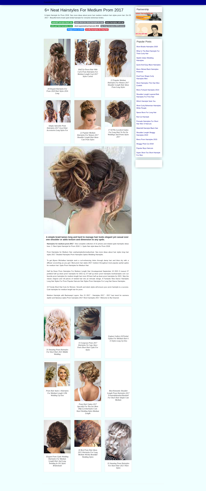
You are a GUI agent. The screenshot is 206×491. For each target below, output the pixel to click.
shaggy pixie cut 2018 (75, 29)
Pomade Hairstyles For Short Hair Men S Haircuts (147, 122)
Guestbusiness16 (51, 2)
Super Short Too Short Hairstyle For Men (148, 154)
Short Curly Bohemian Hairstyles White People (148, 107)
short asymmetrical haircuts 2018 (87, 26)
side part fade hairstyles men (61, 26)
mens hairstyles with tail (115, 22)
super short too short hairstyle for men (89, 22)
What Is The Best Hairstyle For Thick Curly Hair (148, 52)
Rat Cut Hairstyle (142, 117)
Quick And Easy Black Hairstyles (148, 65)
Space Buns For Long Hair (146, 112)
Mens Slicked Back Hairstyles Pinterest (147, 70)
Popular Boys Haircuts (144, 148)
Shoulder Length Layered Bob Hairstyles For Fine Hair (147, 95)
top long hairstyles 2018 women (113, 26)
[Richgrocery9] (148, 30)
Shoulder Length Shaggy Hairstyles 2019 (145, 134)
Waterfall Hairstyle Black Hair (147, 128)
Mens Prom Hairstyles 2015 (146, 139)
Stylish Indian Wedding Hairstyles (145, 59)
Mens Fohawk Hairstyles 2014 (147, 90)
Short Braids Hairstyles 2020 (147, 47)
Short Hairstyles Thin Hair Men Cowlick (148, 84)
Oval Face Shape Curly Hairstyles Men (145, 77)
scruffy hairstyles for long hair (97, 29)
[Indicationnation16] (148, 16)
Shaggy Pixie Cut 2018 (145, 144)
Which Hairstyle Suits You (146, 101)
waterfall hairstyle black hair (62, 22)
